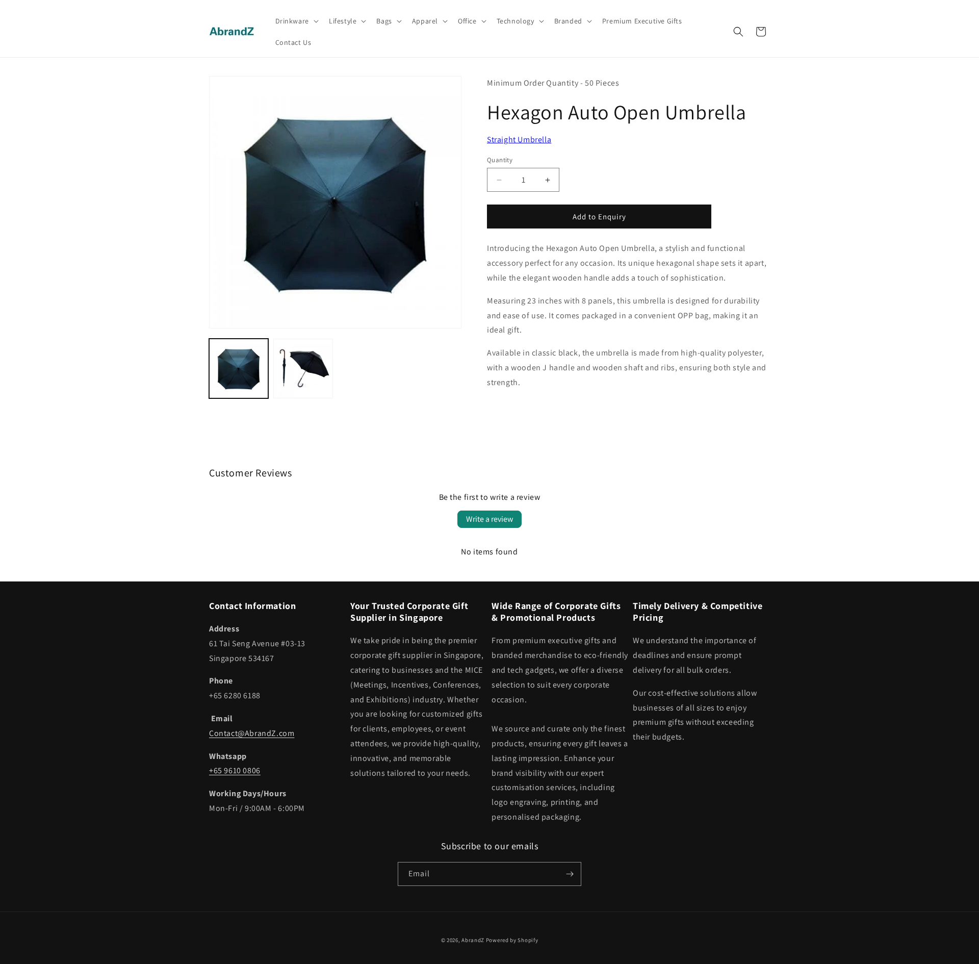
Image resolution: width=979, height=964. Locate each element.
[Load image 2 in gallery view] (302, 368)
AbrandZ (472, 940)
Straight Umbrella (519, 139)
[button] (296, 21)
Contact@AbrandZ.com (251, 733)
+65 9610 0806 (235, 770)
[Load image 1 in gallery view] (238, 368)
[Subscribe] (569, 874)
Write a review (489, 519)
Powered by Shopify (512, 940)
